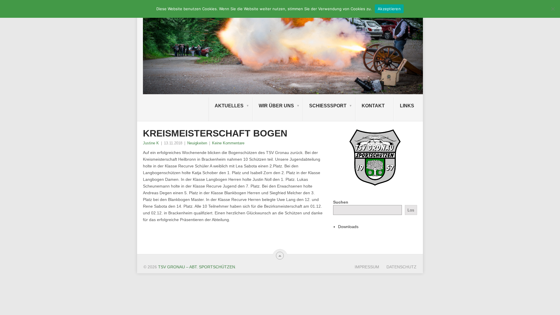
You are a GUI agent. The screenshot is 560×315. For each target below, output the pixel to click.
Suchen (340, 202)
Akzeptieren (389, 8)
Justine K (151, 143)
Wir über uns (276, 105)
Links (407, 105)
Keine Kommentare (228, 143)
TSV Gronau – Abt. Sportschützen (196, 267)
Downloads (348, 226)
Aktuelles (229, 105)
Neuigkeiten (197, 143)
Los (410, 210)
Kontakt (373, 105)
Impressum (367, 267)
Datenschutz (401, 267)
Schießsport (327, 105)
